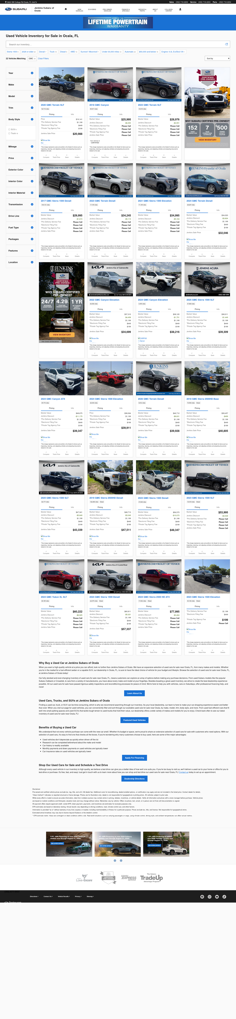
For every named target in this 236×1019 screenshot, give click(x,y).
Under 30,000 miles (111, 51)
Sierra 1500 (12, 51)
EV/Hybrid (92, 9)
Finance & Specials (126, 10)
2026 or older (29, 51)
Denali (42, 51)
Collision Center (169, 10)
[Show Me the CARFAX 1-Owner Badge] (45, 142)
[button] (61, 109)
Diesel (63, 51)
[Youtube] (218, 897)
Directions (33, 896)
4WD (74, 51)
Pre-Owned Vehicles (107, 10)
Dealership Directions (134, 778)
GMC (31, 58)
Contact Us (48, 896)
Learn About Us (134, 693)
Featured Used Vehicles (134, 720)
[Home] (18, 9)
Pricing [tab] (51, 114)
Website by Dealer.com (12, 903)
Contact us (183, 772)
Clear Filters (43, 58)
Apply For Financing (134, 757)
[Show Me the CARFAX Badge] (94, 340)
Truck (53, 51)
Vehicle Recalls (63, 896)
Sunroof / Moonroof (90, 51)
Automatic (130, 51)
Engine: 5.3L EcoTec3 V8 (173, 51)
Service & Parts (142, 10)
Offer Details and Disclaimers (50, 341)
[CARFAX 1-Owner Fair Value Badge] (142, 340)
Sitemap (90, 896)
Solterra (118, 844)
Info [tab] (72, 114)
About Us (155, 10)
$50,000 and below (148, 51)
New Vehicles (79, 10)
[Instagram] (210, 897)
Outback (69, 844)
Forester (166, 844)
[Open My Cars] (179, 9)
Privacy (77, 896)
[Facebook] (203, 897)
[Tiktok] (225, 897)
